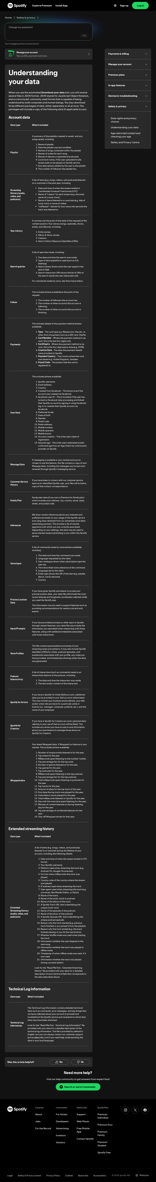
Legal (10, 1175)
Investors (61, 1135)
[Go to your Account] (88, 54)
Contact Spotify (85, 1138)
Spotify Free (104, 1152)
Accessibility (99, 1175)
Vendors (60, 1142)
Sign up (124, 5)
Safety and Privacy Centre (125, 142)
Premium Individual (103, 1116)
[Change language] (115, 5)
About (38, 1114)
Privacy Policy (53, 1175)
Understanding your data (124, 127)
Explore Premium (42, 5)
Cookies (69, 1175)
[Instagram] (125, 1110)
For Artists (61, 1114)
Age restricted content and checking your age (125, 134)
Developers (62, 1121)
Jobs (37, 1121)
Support (81, 1114)
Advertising (62, 1128)
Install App (61, 5)
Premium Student (102, 1143)
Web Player (83, 1121)
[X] (135, 1110)
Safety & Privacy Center (29, 1175)
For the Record (43, 1128)
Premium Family (102, 1133)
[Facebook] (145, 1110)
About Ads (83, 1175)
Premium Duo (105, 1124)
